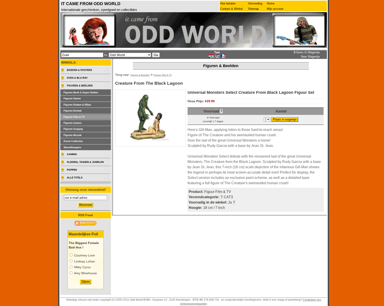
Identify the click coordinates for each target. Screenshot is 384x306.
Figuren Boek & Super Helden (81, 92)
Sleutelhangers (72, 147)
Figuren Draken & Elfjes (77, 104)
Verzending (255, 3)
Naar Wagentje (310, 56)
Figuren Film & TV (163, 75)
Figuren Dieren (72, 98)
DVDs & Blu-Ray (77, 77)
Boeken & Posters (79, 70)
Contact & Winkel (231, 8)
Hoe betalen (228, 3)
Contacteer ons (312, 299)
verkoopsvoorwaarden (193, 303)
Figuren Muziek (73, 135)
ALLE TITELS (74, 177)
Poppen (72, 169)
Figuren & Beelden (140, 75)
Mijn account (275, 8)
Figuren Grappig (73, 129)
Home (270, 3)
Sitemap (253, 8)
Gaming (72, 154)
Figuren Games (73, 123)
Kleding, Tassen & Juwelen (85, 162)
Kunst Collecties (73, 141)
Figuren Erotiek (73, 110)
